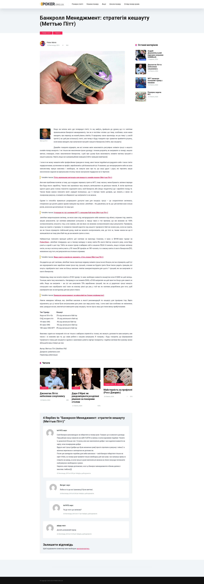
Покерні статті (77, 4)
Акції (104, 4)
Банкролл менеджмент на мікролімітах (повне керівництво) (79, 295)
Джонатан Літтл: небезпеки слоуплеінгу (52, 395)
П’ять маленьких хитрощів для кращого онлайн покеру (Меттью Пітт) (83, 177)
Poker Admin (51, 43)
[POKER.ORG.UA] (52, 3)
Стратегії (57, 33)
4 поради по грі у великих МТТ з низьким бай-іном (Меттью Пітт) (81, 213)
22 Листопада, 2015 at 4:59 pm (66, 473)
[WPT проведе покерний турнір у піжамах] (140, 88)
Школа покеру (115, 4)
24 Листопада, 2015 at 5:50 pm (69, 493)
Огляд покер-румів (131, 4)
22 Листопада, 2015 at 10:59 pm (66, 534)
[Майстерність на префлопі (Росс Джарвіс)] (118, 377)
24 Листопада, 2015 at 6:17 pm (72, 513)
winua (59, 526)
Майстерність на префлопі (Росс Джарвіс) (118, 391)
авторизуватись (83, 549)
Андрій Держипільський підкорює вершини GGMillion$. (155, 54)
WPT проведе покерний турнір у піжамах (155, 80)
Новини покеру (92, 4)
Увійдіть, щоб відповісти (83, 473)
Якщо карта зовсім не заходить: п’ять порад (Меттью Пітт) (78, 257)
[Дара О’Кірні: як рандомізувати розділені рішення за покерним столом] (86, 378)
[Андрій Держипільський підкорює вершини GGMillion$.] (140, 60)
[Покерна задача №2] (140, 101)
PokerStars (44, 242)
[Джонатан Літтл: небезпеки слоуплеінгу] (54, 378)
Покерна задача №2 (154, 93)
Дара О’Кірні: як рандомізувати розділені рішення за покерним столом (85, 397)
